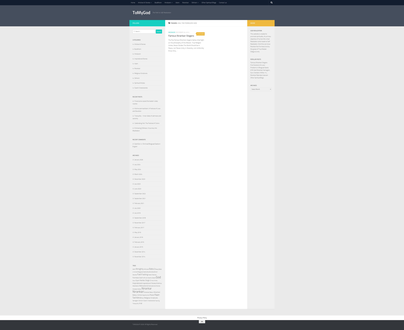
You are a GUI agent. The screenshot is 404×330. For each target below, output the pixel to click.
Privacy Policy (202, 318)
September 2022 (140, 194)
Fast (139, 274)
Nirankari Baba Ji (148, 292)
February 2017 (139, 228)
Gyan (137, 280)
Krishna (159, 283)
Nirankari (185, 3)
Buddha (149, 272)
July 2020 (137, 208)
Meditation (136, 286)
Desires (135, 275)
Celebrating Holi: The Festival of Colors (146, 123)
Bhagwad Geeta (142, 272)
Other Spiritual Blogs (209, 3)
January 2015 (138, 247)
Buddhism (158, 3)
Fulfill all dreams (147, 278)
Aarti (134, 269)
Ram (143, 298)
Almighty (140, 269)
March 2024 (138, 174)
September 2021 (140, 198)
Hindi (152, 280)
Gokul (134, 280)
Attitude (146, 269)
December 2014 (139, 252)
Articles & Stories (144, 3)
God (158, 277)
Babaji (157, 269)
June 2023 (137, 189)
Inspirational (137, 283)
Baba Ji (152, 269)
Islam (177, 3)
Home (133, 3)
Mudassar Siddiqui (137, 289)
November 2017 (139, 223)
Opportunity (145, 295)
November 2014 (139, 257)
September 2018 (140, 218)
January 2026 (138, 160)
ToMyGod (141, 12)
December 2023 (139, 179)
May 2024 (137, 169)
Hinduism (168, 3)
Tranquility (136, 303)
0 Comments (200, 34)
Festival (154, 275)
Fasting (145, 274)
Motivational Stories (154, 286)
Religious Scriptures (140, 73)
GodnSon (137, 144)
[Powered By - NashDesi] (161, 23)
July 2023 (137, 184)
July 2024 (137, 165)
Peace (152, 295)
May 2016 (137, 232)
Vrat (140, 303)
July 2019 (137, 213)
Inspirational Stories (140, 59)
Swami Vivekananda (141, 88)
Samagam (135, 300)
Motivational (143, 286)
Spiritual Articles (139, 83)
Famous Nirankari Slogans (181, 35)
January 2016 (138, 237)
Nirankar (147, 288)
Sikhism (194, 3)
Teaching (157, 300)
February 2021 (139, 203)
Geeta (153, 278)
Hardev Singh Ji (145, 280)
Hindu (155, 280)
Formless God (137, 278)
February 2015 (139, 242)
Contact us (223, 3)
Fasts (150, 275)
